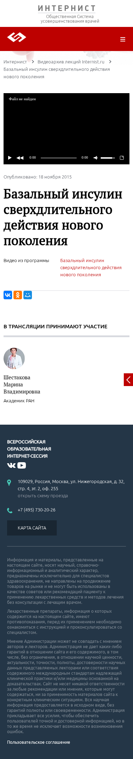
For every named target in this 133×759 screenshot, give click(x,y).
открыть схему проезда (43, 495)
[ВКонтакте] (8, 295)
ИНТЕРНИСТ (66, 9)
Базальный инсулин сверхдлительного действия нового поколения (91, 267)
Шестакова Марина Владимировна (22, 384)
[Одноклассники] (17, 295)
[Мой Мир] (27, 295)
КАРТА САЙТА (32, 527)
